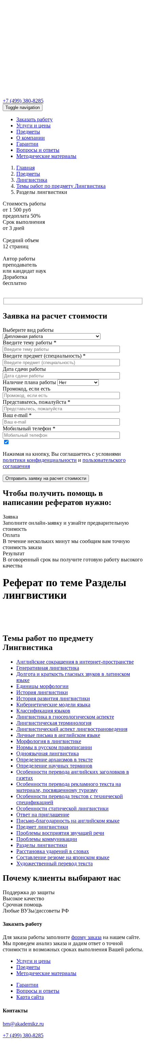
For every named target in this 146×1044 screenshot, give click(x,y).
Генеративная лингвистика (47, 668)
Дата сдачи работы (24, 369)
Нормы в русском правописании (54, 747)
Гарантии (27, 144)
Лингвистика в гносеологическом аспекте (65, 717)
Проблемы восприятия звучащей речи (60, 833)
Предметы (28, 131)
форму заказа (86, 937)
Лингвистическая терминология (53, 723)
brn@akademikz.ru (23, 1024)
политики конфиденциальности (40, 460)
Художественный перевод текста (54, 863)
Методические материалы (46, 156)
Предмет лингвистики (42, 827)
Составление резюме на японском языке (62, 857)
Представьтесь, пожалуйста (36, 402)
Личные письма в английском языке (58, 735)
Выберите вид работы (28, 330)
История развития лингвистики (53, 698)
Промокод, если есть (26, 389)
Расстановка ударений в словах (52, 851)
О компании (30, 138)
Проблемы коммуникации (46, 839)
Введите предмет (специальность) (44, 356)
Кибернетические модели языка (53, 704)
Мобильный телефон (29, 428)
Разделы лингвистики (41, 845)
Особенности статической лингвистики (62, 808)
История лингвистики (42, 692)
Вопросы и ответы (37, 150)
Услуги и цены (33, 125)
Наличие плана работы (29, 382)
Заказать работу (34, 119)
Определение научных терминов (54, 766)
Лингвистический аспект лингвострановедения (71, 729)
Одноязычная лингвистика (47, 753)
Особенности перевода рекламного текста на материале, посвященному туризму (68, 787)
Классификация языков (43, 711)
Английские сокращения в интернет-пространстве (75, 662)
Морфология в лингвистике (48, 741)
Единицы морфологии (42, 686)
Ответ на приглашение (42, 814)
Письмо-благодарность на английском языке (68, 821)
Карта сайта (30, 997)
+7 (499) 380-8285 (23, 101)
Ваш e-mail (17, 415)
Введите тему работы (29, 342)
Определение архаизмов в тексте (54, 759)
